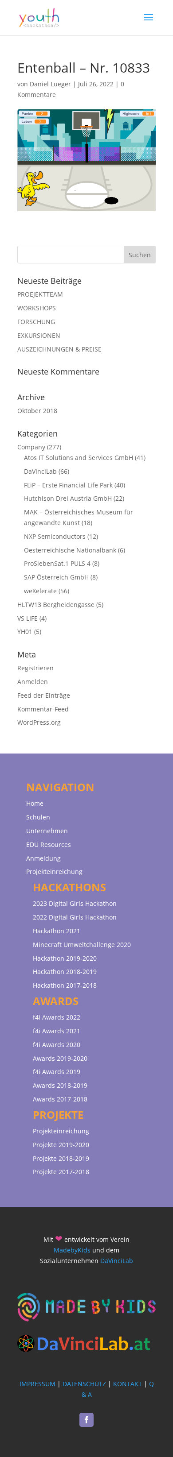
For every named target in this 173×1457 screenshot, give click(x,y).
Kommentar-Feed (43, 709)
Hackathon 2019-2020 (65, 958)
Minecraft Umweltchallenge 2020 (82, 944)
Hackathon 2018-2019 (65, 971)
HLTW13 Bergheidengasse (55, 604)
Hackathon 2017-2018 (65, 985)
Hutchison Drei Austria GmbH (68, 498)
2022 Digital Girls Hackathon (75, 917)
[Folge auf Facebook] (86, 1420)
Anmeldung (43, 858)
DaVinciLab (40, 471)
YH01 (24, 631)
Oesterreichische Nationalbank (70, 550)
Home (34, 803)
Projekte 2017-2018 (61, 1171)
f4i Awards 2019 (56, 1071)
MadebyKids (72, 1250)
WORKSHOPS (36, 308)
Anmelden (32, 681)
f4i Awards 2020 (56, 1044)
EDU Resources (48, 844)
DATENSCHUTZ (84, 1384)
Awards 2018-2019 (60, 1085)
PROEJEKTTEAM (40, 294)
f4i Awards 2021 (56, 1031)
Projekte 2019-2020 (61, 1144)
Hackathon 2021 (56, 931)
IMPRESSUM (37, 1384)
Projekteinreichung (54, 871)
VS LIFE (27, 618)
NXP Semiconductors (55, 536)
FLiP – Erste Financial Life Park (68, 485)
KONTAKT (127, 1384)
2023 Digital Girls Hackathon (75, 903)
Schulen (38, 817)
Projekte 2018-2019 (61, 1158)
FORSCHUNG (36, 321)
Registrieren (35, 668)
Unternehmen (47, 831)
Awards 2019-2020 (60, 1058)
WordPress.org (39, 722)
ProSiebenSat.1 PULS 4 (57, 563)
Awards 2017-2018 (60, 1099)
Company (31, 447)
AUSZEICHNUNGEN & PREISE (59, 349)
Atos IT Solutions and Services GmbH (78, 457)
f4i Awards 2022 (56, 1017)
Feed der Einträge (43, 695)
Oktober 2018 (37, 410)
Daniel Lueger (50, 84)
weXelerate (40, 591)
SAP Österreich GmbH (56, 577)
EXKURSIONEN (38, 335)
